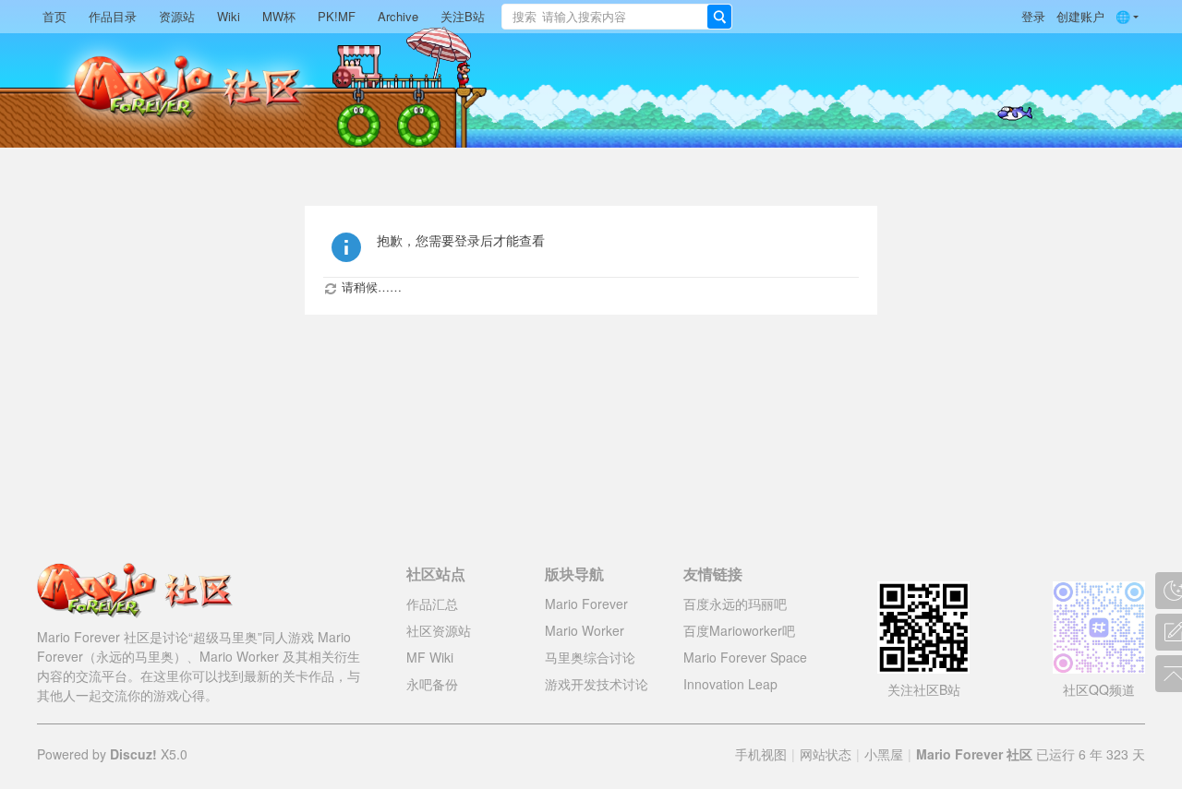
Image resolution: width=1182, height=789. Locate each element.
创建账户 (1080, 16)
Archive (398, 16)
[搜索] (719, 17)
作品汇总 (432, 603)
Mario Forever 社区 (974, 754)
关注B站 (462, 16)
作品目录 (113, 16)
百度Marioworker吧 (739, 630)
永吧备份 (432, 684)
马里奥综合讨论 (590, 657)
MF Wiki (429, 657)
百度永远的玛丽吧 (735, 603)
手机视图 (761, 754)
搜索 (525, 16)
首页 (54, 16)
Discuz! (133, 754)
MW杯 (279, 16)
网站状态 (825, 754)
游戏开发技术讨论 (596, 684)
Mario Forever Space (745, 657)
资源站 (177, 16)
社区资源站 (438, 630)
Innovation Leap (730, 684)
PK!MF (337, 16)
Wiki (228, 16)
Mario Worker (584, 630)
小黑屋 (883, 754)
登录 (1033, 16)
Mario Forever (586, 603)
